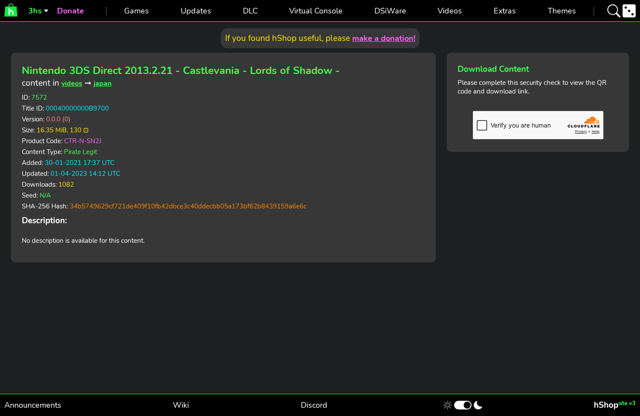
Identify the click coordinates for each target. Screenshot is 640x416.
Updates (196, 11)
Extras (505, 11)
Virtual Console (316, 11)
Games (136, 11)
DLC (250, 11)
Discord (314, 405)
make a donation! (383, 38)
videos (71, 83)
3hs (35, 11)
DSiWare (390, 11)
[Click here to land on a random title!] (629, 10)
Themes (562, 11)
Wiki (181, 405)
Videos (450, 11)
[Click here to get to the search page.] (613, 10)
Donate (70, 11)
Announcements (32, 405)
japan (102, 83)
